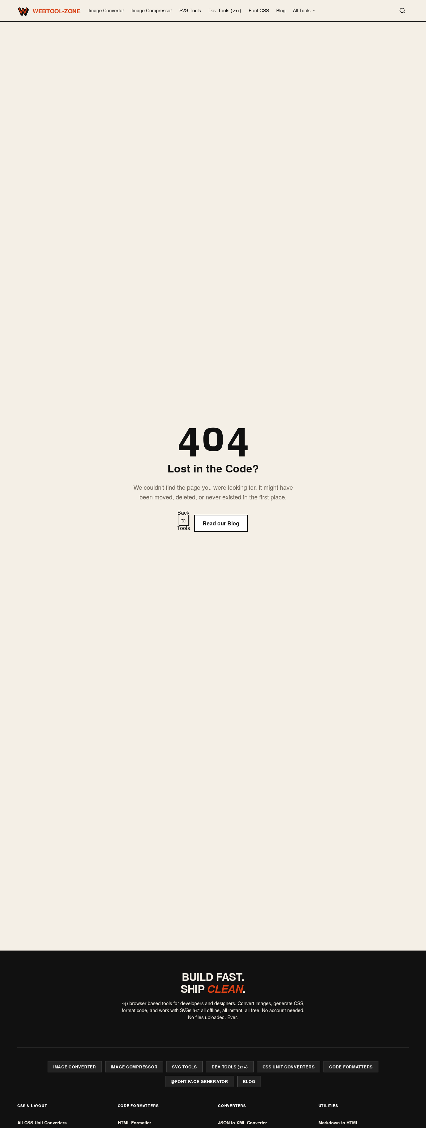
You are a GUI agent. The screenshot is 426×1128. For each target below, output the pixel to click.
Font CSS (259, 10)
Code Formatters (351, 1067)
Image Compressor (151, 10)
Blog (281, 10)
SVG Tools (190, 10)
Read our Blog (221, 523)
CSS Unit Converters (289, 1067)
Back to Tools (183, 520)
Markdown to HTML (338, 1122)
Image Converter (106, 10)
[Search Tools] (402, 10)
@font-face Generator (199, 1081)
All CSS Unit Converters (42, 1122)
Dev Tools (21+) (224, 10)
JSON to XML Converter (242, 1122)
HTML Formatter (134, 1122)
